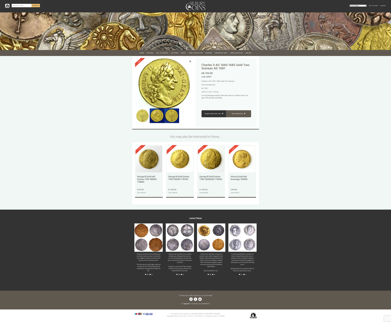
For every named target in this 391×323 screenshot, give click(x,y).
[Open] (148, 237)
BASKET (383, 6)
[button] (190, 61)
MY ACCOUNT (373, 6)
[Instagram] (161, 249)
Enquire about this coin (213, 113)
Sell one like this (237, 113)
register (186, 303)
